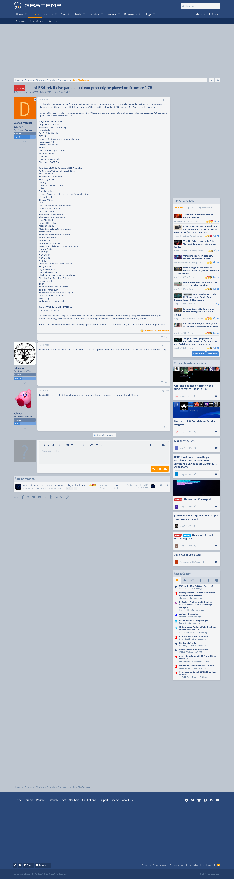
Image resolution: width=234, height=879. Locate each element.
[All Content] (177, 580)
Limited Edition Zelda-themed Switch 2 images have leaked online (194, 311)
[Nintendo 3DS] (176, 622)
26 (217, 262)
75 (217, 236)
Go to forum (198, 353)
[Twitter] (141, 874)
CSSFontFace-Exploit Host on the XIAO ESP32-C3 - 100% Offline (193, 387)
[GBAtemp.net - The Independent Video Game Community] (37, 6)
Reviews (40, 799)
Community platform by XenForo (40, 873)
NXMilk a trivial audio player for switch (197, 665)
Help (202, 865)
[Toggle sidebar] (211, 80)
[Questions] (209, 580)
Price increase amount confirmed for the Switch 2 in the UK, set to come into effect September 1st (196, 229)
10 (68, 488)
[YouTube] (148, 874)
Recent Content (182, 573)
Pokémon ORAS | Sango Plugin (193, 620)
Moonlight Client (184, 440)
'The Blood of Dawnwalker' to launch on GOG (198, 216)
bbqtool (182, 616)
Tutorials (53, 799)
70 (217, 277)
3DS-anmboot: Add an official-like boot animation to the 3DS (197, 628)
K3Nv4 (182, 652)
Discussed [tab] (207, 207)
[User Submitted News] (193, 580)
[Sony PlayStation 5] (176, 644)
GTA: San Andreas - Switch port (193, 636)
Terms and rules (177, 865)
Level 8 (17, 137)
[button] (25, 14)
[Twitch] (134, 874)
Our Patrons (89, 799)
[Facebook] (120, 874)
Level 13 (17, 378)
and (156, 330)
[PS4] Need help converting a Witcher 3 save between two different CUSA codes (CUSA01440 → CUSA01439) (195, 462)
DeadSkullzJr (28, 488)
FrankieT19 (184, 610)
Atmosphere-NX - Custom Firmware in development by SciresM (197, 594)
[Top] (214, 865)
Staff (63, 799)
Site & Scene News (184, 201)
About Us (127, 799)
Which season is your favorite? (193, 649)
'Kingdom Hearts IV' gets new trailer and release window (198, 257)
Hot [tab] (192, 207)
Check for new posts (106, 435)
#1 (167, 100)
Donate (30, 865)
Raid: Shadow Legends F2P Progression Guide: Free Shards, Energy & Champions (195, 297)
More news (212, 353)
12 (75, 488)
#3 (167, 390)
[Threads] (185, 580)
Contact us (146, 865)
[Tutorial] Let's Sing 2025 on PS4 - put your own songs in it (196, 517)
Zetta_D (182, 623)
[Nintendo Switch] (176, 595)
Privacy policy (192, 865)
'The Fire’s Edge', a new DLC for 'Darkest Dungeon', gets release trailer (195, 244)
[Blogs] (216, 580)
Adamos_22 (184, 645)
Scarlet (198, 236)
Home (18, 799)
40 (217, 333)
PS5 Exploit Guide (187, 643)
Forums (29, 799)
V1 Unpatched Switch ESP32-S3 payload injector (197, 673)
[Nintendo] (176, 587)
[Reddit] (127, 874)
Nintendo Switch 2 (57, 488)
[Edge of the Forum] (201, 580)
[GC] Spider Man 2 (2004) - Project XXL (197, 586)
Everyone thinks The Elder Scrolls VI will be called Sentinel (200, 284)
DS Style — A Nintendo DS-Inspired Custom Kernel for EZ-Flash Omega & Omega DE (196, 605)
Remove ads (44, 865)
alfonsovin (183, 598)
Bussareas (183, 588)
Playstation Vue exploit (198, 499)
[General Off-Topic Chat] (176, 651)
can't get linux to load (187, 554)
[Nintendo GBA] (176, 606)
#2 (167, 345)
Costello (192, 289)
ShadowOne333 (196, 318)
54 (217, 289)
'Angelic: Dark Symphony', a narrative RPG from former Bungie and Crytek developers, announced (196, 341)
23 (217, 348)
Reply (166, 337)
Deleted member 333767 (27, 92)
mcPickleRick (184, 677)
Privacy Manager (160, 865)
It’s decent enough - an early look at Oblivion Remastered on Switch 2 (196, 326)
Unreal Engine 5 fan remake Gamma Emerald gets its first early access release (196, 270)
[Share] (163, 100)
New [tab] (180, 207)
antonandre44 (185, 661)
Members (74, 799)
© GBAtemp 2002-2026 (210, 874)
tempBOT (193, 303)
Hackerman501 (186, 632)
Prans (195, 221)
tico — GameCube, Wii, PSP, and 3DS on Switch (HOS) (197, 657)
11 (72, 488)
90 (217, 318)
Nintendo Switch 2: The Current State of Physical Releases (54, 485)
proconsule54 (185, 668)
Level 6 (17, 423)
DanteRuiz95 (184, 639)
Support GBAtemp (109, 799)
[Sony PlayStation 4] (176, 615)
